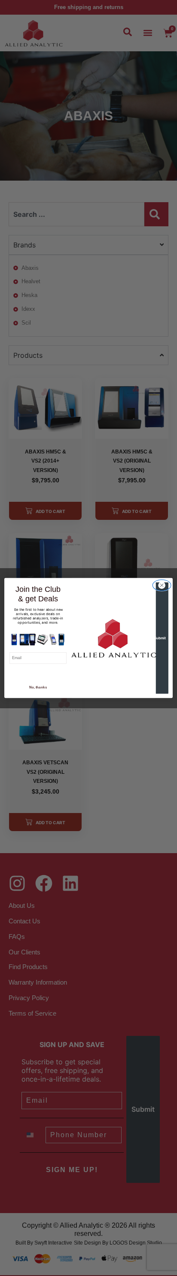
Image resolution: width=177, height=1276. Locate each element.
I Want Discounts (38, 674)
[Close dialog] (162, 585)
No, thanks (38, 687)
